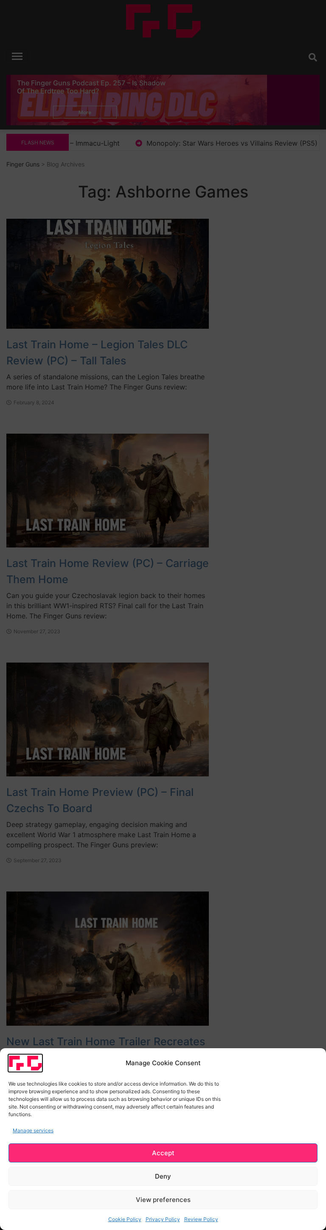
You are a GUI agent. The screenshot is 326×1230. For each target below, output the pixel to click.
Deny (163, 1176)
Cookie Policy (124, 1219)
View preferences (163, 1200)
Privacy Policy (163, 1219)
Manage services (33, 1130)
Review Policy (201, 1219)
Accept (163, 1153)
